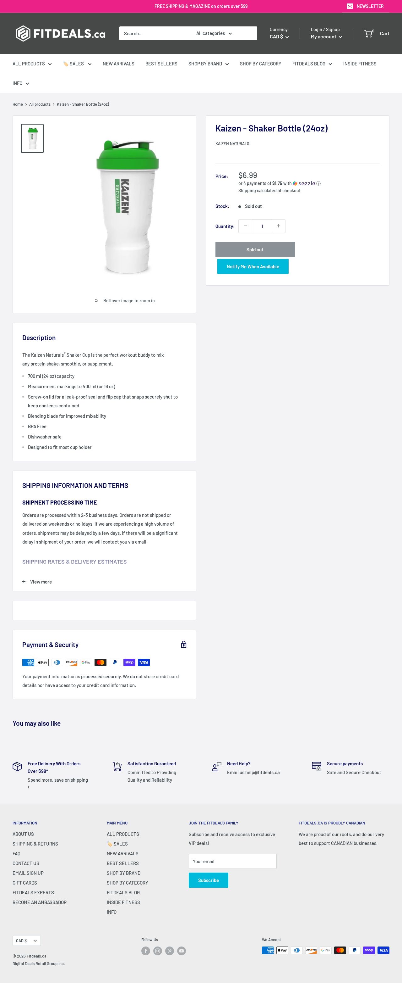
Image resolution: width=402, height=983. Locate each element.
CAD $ (21, 940)
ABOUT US (23, 834)
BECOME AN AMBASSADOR (40, 902)
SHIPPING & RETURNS (35, 843)
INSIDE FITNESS (360, 63)
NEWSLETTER (370, 6)
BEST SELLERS (161, 63)
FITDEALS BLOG (308, 63)
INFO (17, 83)
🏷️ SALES (74, 63)
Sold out (255, 249)
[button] (309, 183)
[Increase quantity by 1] (278, 225)
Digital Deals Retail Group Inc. (39, 963)
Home (18, 104)
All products (40, 104)
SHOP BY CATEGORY (260, 63)
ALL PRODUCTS (29, 63)
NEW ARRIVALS (118, 63)
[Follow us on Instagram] (157, 951)
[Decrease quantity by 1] (245, 225)
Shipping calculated (257, 190)
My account (324, 36)
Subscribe (208, 880)
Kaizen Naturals (232, 143)
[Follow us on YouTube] (181, 951)
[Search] (249, 33)
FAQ (16, 853)
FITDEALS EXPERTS (33, 892)
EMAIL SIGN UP (28, 873)
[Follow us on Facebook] (145, 951)
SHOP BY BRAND (205, 63)
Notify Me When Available (253, 266)
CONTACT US (26, 863)
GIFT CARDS (25, 882)
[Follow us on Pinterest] (169, 951)
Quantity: (225, 226)
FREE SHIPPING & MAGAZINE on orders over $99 (201, 6)
